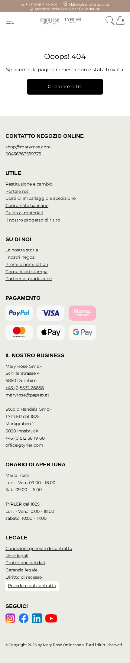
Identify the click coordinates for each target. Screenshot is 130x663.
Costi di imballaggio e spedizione (40, 198)
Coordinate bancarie (26, 205)
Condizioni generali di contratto (38, 548)
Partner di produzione (28, 278)
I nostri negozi (20, 257)
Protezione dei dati (25, 562)
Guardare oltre (65, 86)
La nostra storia (21, 250)
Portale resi (17, 191)
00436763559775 (23, 154)
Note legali (16, 555)
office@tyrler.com (24, 445)
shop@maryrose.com (28, 147)
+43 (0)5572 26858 (24, 387)
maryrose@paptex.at (27, 395)
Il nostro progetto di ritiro (32, 220)
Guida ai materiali (24, 212)
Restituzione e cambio (29, 184)
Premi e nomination (26, 264)
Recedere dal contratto (32, 585)
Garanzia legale (21, 570)
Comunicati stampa (26, 271)
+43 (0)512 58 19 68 (25, 438)
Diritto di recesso (23, 577)
